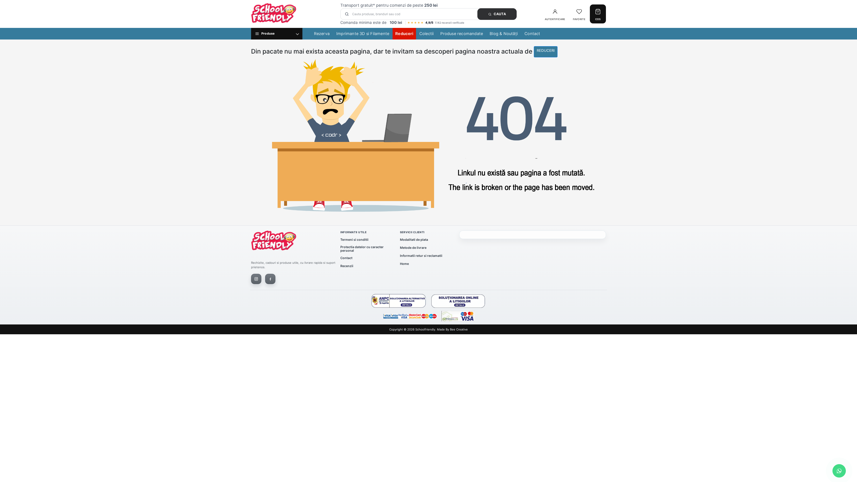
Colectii (426, 33)
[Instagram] (256, 279)
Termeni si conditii (354, 239)
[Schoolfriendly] (273, 241)
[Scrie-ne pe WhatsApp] (839, 471)
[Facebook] (270, 279)
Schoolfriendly (425, 329)
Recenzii (346, 266)
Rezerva (322, 33)
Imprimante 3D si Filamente (362, 33)
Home (404, 264)
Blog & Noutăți (504, 33)
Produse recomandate (461, 33)
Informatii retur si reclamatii (421, 256)
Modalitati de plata (414, 239)
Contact (532, 33)
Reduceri (404, 33)
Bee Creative (459, 329)
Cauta (499, 14)
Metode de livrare (413, 247)
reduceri (546, 50)
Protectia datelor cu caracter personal (362, 249)
